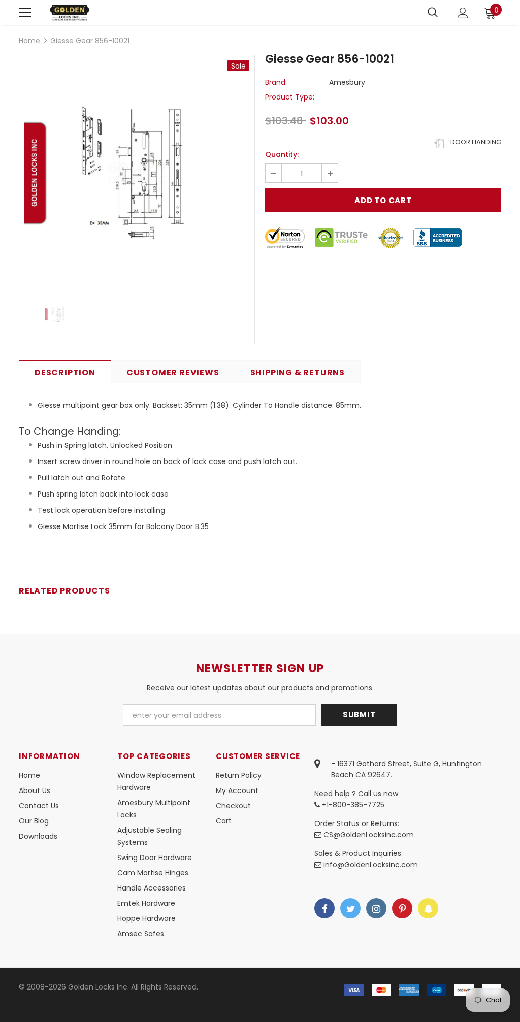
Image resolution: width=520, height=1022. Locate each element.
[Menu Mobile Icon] (25, 13)
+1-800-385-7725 (352, 805)
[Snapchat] (428, 908)
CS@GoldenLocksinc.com (368, 835)
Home (29, 41)
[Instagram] (376, 908)
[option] (136, 172)
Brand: (276, 82)
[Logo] (69, 12)
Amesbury (347, 82)
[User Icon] (463, 13)
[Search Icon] (433, 13)
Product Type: (289, 97)
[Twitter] (350, 908)
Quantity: (282, 154)
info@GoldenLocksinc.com (370, 865)
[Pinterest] (402, 908)
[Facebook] (324, 908)
